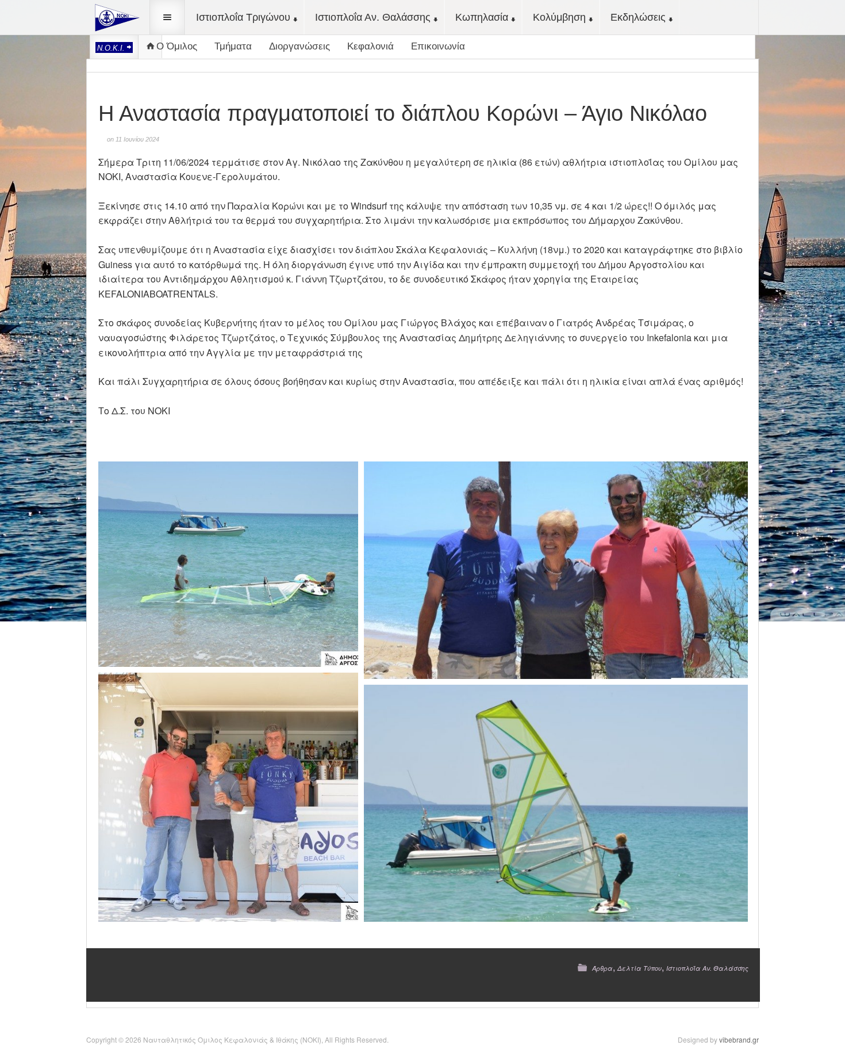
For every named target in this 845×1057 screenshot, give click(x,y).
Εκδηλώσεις (638, 17)
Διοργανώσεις (299, 46)
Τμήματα (233, 46)
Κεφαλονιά (370, 46)
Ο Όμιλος (176, 46)
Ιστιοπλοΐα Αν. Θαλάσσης (373, 17)
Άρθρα (602, 968)
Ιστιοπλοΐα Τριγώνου (243, 17)
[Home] (115, 16)
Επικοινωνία (438, 46)
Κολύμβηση (559, 17)
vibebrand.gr (739, 1039)
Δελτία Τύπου (639, 968)
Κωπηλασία (481, 17)
